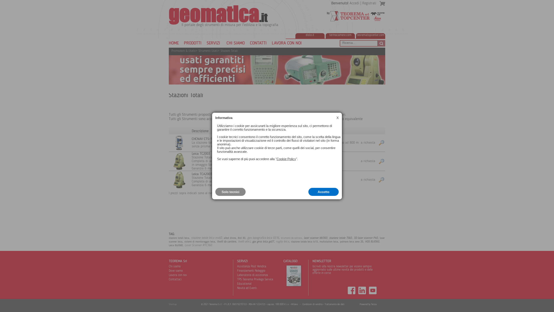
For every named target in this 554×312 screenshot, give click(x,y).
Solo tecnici (230, 192)
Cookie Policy (286, 159)
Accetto (323, 192)
